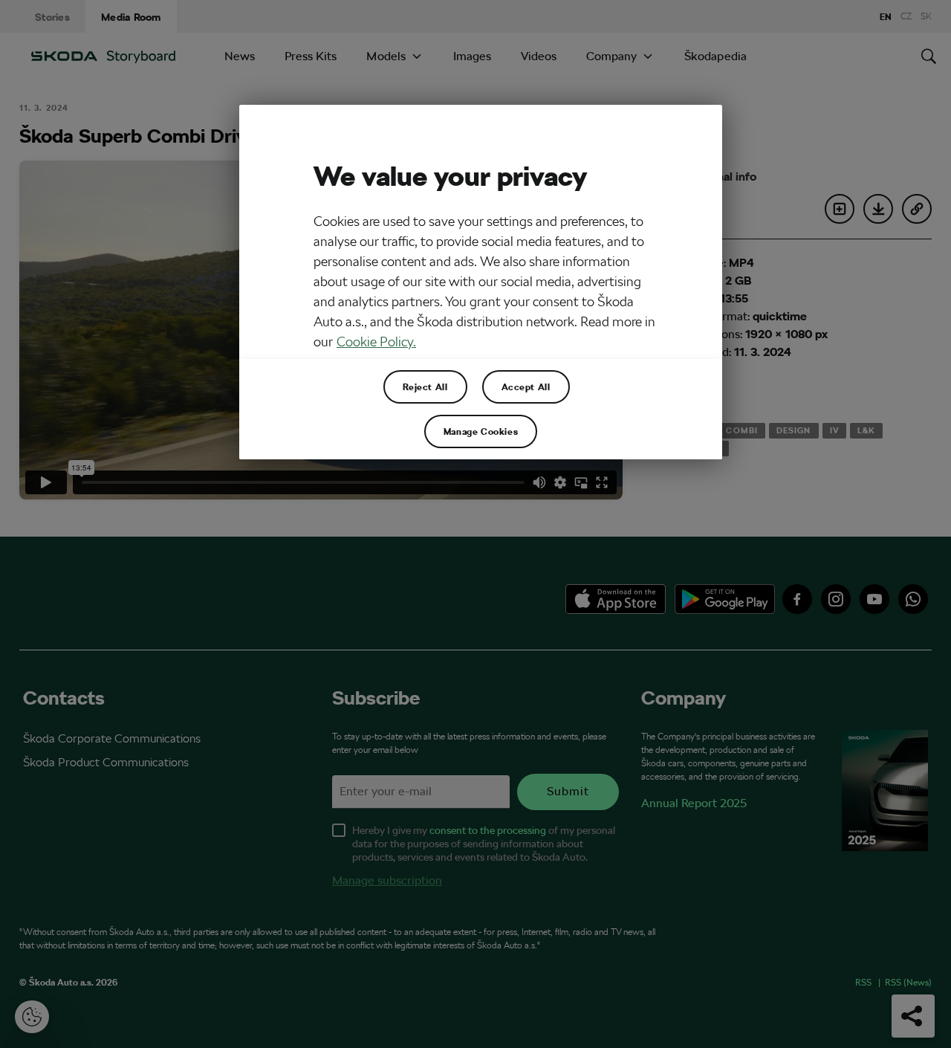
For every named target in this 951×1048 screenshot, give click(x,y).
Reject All (425, 386)
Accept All (526, 386)
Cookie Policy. (376, 341)
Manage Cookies (481, 431)
